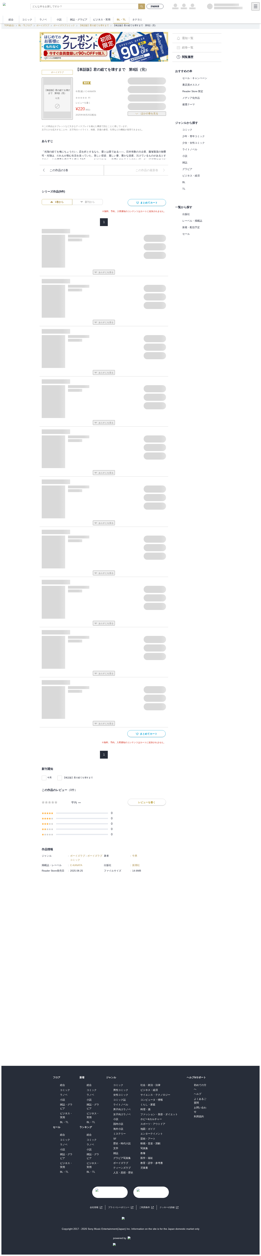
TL (183, 188)
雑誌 (184, 162)
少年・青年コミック (193, 136)
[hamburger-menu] (255, 6)
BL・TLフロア (25, 25)
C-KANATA (90, 91)
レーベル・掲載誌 (192, 220)
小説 (184, 155)
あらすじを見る (106, 272)
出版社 (186, 214)
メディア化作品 (191, 97)
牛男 (49, 777)
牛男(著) (79, 91)
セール (186, 233)
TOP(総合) (9, 25)
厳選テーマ (188, 104)
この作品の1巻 (59, 170)
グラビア (187, 169)
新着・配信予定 (191, 227)
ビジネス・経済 (191, 175)
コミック (187, 129)
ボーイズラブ (42, 25)
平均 (74, 802)
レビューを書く (83, 103)
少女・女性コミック (193, 142)
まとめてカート (149, 202)
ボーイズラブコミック (64, 25)
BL (183, 182)
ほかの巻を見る (149, 113)
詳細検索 (155, 6)
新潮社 (136, 865)
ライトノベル (189, 149)
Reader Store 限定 (192, 91)
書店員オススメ (191, 84)
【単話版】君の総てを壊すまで (94, 25)
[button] (169, 1207)
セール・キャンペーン (194, 78)
